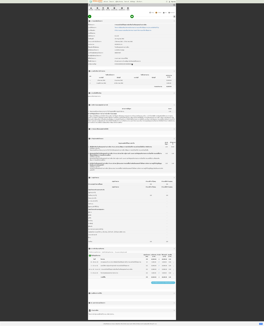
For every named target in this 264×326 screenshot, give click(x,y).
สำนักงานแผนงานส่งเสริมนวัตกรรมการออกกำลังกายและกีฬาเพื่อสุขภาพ (133, 30)
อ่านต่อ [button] (155, 323)
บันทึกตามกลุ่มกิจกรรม (94, 252)
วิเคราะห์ (126, 1)
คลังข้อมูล (132, 1)
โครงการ (111, 1)
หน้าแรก (106, 1)
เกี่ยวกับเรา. (139, 1)
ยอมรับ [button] (261, 323)
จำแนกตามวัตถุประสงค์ (121, 252)
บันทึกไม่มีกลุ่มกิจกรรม (107, 252)
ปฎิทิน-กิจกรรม (119, 1)
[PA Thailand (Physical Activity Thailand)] (95, 1)
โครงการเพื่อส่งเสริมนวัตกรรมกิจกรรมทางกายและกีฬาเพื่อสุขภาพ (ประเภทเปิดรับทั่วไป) (137, 27)
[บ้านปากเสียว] (90, 310)
